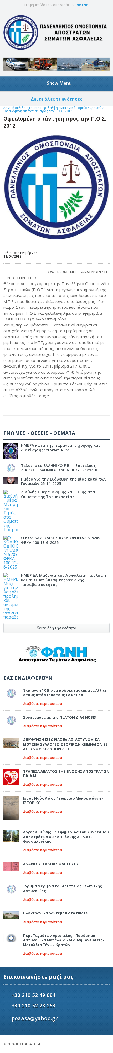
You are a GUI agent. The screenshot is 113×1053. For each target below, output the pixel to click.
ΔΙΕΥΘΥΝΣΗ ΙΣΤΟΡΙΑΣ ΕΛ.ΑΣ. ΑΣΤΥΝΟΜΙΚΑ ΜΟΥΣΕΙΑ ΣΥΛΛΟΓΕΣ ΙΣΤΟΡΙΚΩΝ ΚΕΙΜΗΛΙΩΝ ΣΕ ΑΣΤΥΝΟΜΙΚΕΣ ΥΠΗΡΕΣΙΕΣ (65, 744)
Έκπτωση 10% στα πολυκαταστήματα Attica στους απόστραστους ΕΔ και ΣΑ (65, 692)
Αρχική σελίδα (14, 108)
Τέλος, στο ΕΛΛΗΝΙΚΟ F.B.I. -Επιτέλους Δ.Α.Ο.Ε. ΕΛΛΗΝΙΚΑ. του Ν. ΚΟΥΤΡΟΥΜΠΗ (60, 467)
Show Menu (59, 83)
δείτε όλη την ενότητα (56, 627)
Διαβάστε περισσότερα (42, 703)
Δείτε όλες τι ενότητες (56, 99)
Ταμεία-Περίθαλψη (43, 108)
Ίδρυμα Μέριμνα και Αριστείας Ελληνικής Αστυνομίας (62, 888)
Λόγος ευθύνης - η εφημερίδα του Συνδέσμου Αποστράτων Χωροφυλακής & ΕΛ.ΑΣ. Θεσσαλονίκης (66, 837)
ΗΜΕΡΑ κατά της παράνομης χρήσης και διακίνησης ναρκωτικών (60, 447)
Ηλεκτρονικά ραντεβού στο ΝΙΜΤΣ (55, 913)
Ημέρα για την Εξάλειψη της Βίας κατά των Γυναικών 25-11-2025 (64, 481)
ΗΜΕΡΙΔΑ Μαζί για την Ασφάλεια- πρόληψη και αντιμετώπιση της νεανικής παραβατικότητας (63, 580)
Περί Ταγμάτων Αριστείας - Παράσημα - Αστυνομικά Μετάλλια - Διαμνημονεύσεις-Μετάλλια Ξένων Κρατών (63, 940)
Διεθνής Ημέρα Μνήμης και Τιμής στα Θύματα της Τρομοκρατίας (58, 494)
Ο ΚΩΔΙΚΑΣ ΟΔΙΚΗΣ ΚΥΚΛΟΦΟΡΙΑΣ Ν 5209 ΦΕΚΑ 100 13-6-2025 (60, 540)
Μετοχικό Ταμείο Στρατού (81, 108)
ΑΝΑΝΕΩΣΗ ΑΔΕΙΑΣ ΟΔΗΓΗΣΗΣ (51, 863)
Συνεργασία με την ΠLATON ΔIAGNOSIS (59, 717)
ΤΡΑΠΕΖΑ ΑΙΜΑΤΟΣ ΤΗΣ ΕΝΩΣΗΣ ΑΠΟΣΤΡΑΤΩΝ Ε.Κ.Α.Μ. (66, 773)
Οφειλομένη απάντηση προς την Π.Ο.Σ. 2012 (37, 111)
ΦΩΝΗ (83, 4)
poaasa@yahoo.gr (35, 1018)
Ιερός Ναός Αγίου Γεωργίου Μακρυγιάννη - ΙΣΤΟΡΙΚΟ (63, 800)
